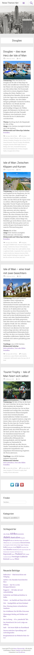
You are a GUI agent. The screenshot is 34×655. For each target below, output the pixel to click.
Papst (23, 549)
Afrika (13, 533)
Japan (18, 547)
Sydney (13, 554)
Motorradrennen (13, 472)
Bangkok (6, 540)
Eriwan (27, 542)
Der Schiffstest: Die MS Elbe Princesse (16, 611)
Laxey (25, 251)
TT (29, 140)
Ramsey (17, 253)
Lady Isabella (22, 249)
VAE (24, 554)
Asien (6, 537)
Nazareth (19, 549)
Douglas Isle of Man (13, 151)
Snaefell (9, 255)
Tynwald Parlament (20, 146)
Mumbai (14, 549)
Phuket (18, 551)
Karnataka (23, 547)
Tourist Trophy (17, 142)
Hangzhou (7, 545)
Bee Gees (10, 146)
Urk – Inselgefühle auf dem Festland (15, 603)
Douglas (16, 140)
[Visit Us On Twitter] (12, 486)
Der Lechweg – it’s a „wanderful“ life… (16, 619)
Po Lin (21, 551)
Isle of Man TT (24, 140)
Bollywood (12, 540)
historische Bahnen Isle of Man (12, 149)
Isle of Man (13, 136)
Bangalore (23, 537)
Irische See (11, 253)
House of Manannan (21, 247)
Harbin (11, 545)
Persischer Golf (13, 551)
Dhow (8, 542)
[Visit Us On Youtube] (21, 486)
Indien (5, 547)
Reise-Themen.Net (10, 3)
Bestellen (6, 132)
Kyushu (9, 549)
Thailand (18, 554)
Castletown (11, 247)
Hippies (22, 545)
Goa (4, 545)
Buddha (27, 540)
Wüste (17, 559)
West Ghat (12, 559)
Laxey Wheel (7, 249)
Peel (22, 251)
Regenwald (7, 554)
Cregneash (17, 251)
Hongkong (26, 545)
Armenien (20, 534)
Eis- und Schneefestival (15, 542)
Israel (14, 547)
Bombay (17, 540)
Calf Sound (13, 358)
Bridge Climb (22, 540)
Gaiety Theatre (14, 138)
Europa (7, 136)
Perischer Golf (27, 549)
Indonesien (10, 547)
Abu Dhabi (6, 534)
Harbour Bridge (17, 545)
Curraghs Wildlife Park (10, 244)
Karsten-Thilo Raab (14, 144)
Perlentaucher (6, 551)
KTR (19, 58)
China (5, 542)
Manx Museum (7, 142)
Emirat (23, 542)
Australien (15, 537)
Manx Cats (15, 249)
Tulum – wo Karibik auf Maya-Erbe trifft (17, 600)
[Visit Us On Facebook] (17, 486)
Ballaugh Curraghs (18, 255)
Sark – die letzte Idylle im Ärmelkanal (16, 627)
